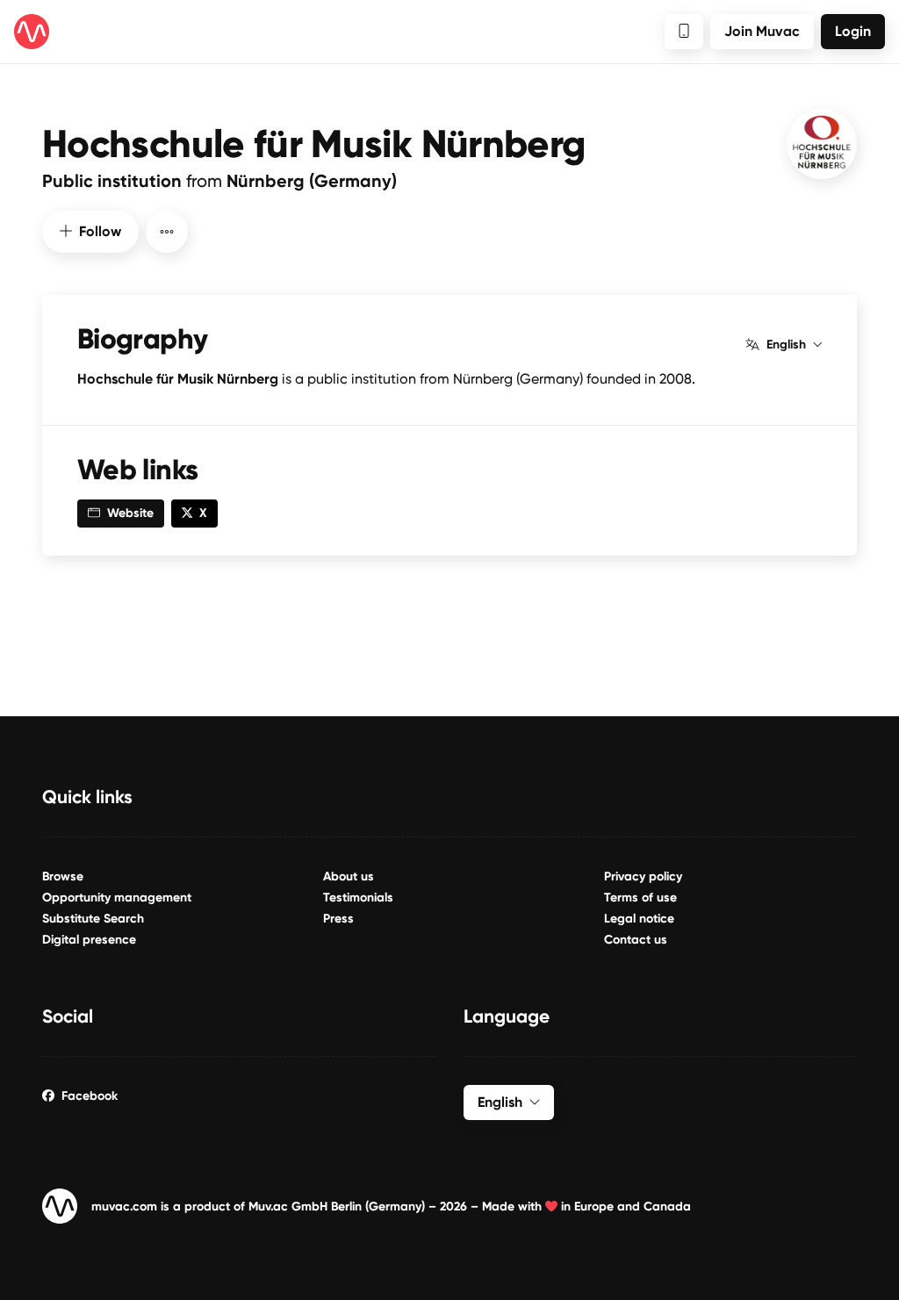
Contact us (635, 939)
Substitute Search (93, 918)
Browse (62, 876)
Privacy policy (643, 876)
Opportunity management (116, 897)
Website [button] (130, 513)
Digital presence (89, 939)
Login (853, 31)
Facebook (89, 1095)
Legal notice (639, 918)
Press (338, 918)
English (786, 345)
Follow (100, 231)
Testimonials (358, 897)
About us (348, 876)
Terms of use (640, 897)
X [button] (203, 513)
